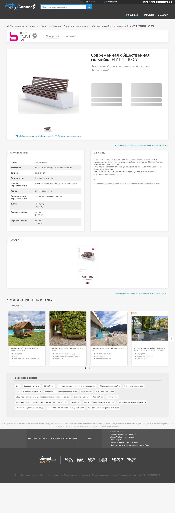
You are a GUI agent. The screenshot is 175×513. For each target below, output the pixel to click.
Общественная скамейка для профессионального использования (42, 397)
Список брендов (116, 431)
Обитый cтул (49, 386)
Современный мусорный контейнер (88, 397)
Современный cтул (31, 386)
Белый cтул (75, 402)
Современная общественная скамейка (61, 391)
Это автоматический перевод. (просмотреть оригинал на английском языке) (126, 183)
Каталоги (149, 15)
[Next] (171, 339)
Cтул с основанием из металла (28, 391)
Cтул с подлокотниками (133, 386)
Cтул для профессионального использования (76, 386)
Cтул (18, 386)
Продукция (132, 15)
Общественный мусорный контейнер (103, 408)
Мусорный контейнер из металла (132, 402)
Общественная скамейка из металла (99, 402)
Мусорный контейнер (105, 391)
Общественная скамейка (110, 386)
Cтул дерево (112, 397)
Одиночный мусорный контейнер (29, 408)
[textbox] (63, 6)
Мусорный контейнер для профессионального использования (41, 402)
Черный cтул (86, 391)
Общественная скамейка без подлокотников (66, 408)
